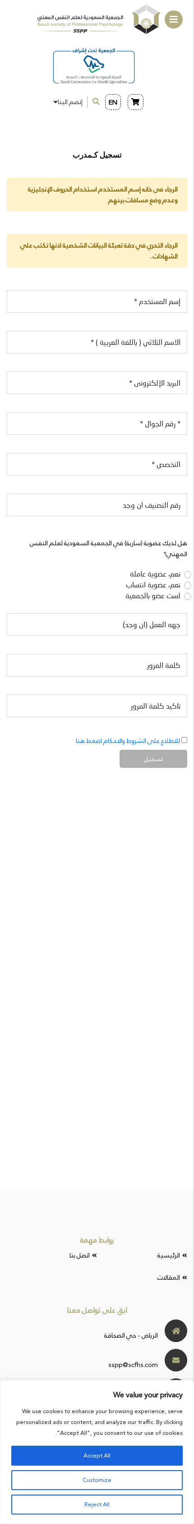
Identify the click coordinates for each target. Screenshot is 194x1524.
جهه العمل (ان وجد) (151, 625)
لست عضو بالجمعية (152, 596)
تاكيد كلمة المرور (155, 706)
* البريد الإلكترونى (154, 383)
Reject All (97, 1505)
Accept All (97, 1456)
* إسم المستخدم (157, 302)
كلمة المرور (163, 666)
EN (113, 102)
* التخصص (166, 465)
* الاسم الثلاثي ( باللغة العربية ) (135, 343)
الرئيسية (168, 1255)
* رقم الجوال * (160, 424)
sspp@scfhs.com (133, 1364)
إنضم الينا (70, 101)
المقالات (168, 1277)
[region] (97, 1452)
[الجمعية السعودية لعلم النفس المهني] (99, 19)
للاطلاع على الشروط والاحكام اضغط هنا (128, 740)
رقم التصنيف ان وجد (151, 506)
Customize (97, 1480)
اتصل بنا (79, 1255)
